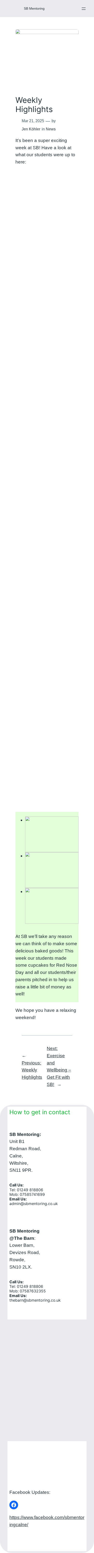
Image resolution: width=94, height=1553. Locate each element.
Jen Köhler (31, 129)
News (51, 129)
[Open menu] (84, 9)
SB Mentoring (34, 8)
